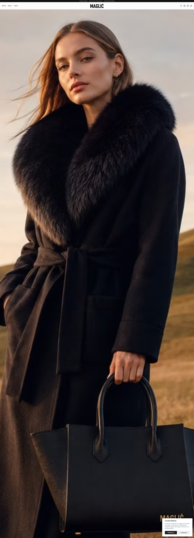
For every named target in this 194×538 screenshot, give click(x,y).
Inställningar (184, 532)
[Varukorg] (191, 6)
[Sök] (181, 6)
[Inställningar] (187, 6)
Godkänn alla (171, 532)
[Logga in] (184, 6)
